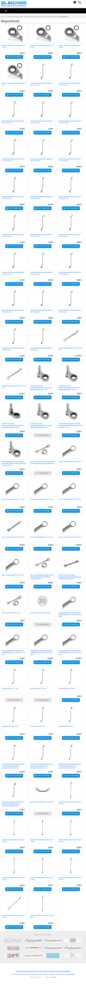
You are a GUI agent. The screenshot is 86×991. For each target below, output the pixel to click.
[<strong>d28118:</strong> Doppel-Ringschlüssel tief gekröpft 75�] (42, 260)
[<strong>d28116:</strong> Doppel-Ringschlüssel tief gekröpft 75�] (71, 222)
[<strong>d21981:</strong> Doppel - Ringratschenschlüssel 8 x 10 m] (71, 33)
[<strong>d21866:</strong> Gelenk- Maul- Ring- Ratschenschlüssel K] (42, 411)
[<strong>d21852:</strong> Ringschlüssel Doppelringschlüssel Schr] (14, 790)
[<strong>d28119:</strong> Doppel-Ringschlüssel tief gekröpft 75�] (71, 260)
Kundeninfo (52, 974)
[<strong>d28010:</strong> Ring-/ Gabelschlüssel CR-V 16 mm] (71, 487)
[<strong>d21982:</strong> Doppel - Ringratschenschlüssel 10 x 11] (14, 33)
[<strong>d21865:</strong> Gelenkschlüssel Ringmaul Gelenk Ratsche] (14, 449)
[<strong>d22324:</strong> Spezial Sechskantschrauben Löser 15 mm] (71, 827)
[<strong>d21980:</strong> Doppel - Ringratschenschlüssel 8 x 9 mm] (14, 71)
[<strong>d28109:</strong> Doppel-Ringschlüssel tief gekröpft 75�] (42, 146)
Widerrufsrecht (23, 974)
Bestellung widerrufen (44, 974)
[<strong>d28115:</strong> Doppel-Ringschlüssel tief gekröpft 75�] (42, 222)
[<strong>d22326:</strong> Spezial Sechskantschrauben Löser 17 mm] (42, 865)
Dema (42, 16)
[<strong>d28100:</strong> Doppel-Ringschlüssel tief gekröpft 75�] (71, 298)
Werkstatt (48, 16)
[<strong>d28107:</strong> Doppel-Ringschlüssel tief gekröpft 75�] (71, 109)
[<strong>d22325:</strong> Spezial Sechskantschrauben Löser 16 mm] (14, 865)
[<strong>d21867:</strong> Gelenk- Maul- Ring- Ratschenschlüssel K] (71, 373)
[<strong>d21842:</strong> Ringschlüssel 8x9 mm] (71, 714)
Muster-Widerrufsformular (32, 974)
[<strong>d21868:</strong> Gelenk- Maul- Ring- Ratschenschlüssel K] (42, 373)
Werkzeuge (55, 16)
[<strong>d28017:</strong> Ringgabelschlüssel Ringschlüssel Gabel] (14, 638)
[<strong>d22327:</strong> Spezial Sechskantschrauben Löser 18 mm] (71, 865)
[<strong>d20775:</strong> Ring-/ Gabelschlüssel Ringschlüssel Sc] (42, 563)
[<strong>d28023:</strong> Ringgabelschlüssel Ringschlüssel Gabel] (71, 638)
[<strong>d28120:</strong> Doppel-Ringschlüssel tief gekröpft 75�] (14, 298)
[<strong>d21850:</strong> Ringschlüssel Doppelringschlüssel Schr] (42, 752)
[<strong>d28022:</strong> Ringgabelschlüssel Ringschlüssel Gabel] (42, 638)
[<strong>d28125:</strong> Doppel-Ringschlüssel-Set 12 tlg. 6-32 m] (71, 336)
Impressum (16, 974)
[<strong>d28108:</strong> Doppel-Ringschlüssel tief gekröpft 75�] (14, 146)
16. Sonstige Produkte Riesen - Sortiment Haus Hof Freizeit (23, 16)
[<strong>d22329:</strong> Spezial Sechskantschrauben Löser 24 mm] (14, 903)
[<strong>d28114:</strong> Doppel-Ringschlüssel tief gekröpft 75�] (14, 222)
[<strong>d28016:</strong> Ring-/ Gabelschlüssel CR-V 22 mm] (14, 525)
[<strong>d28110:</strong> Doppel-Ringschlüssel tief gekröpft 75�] (71, 146)
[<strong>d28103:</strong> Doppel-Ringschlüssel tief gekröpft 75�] (42, 71)
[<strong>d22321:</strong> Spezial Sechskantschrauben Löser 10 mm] (71, 790)
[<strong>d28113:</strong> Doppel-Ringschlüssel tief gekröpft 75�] (71, 184)
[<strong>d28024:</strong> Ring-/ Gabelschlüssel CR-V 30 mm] (71, 525)
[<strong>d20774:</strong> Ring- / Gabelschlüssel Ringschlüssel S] (42, 449)
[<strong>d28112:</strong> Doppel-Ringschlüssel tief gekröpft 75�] (42, 184)
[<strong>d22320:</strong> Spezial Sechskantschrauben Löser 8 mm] (42, 903)
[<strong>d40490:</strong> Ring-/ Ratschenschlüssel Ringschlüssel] (71, 563)
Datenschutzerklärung (70, 974)
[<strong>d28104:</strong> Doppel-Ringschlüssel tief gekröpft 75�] (71, 71)
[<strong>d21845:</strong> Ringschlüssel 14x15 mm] (71, 676)
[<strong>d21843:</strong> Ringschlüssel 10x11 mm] (14, 676)
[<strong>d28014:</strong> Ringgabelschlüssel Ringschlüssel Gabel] (71, 600)
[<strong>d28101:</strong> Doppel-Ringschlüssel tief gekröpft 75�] (42, 336)
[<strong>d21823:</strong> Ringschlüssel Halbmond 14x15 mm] (42, 790)
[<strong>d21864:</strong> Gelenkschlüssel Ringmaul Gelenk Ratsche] (71, 411)
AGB (12, 974)
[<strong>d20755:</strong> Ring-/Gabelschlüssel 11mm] (14, 600)
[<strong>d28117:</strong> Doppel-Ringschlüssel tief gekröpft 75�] (14, 260)
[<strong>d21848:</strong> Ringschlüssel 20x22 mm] (14, 714)
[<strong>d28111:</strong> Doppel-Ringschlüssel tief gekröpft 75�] (14, 184)
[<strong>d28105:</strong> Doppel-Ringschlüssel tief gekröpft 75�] (14, 109)
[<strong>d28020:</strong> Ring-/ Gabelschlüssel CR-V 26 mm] (42, 525)
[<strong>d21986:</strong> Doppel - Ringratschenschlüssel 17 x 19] (42, 33)
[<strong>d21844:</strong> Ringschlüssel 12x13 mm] (42, 676)
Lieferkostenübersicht (60, 974)
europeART (53, 977)
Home (3, 16)
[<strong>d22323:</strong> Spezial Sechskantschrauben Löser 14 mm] (42, 827)
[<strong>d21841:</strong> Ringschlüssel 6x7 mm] (42, 714)
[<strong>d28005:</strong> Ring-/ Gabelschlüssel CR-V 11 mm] (14, 487)
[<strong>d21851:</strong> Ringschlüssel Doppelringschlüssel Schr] (71, 752)
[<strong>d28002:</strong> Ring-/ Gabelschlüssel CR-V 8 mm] (14, 563)
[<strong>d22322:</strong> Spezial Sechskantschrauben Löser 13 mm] (14, 827)
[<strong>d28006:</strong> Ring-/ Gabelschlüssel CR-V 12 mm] (42, 487)
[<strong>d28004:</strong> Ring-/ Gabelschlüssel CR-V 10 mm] (71, 449)
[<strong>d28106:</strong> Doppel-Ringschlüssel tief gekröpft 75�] (42, 109)
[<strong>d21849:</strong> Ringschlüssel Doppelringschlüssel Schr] (14, 752)
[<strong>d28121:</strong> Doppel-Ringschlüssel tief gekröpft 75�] (42, 298)
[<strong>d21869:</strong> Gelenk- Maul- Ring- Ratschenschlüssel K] (14, 411)
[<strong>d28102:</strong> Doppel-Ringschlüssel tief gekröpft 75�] (14, 336)
